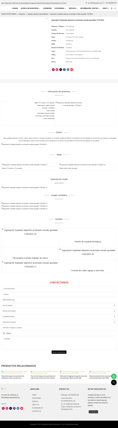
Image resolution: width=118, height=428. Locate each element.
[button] (107, 8)
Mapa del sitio (83, 424)
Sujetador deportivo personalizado (37, 14)
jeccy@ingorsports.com (95, 3)
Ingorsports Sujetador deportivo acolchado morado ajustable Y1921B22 (71, 14)
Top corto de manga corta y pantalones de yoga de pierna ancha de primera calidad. (43, 377)
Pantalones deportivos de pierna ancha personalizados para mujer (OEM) (100, 377)
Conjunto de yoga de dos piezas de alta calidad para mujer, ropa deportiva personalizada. (12, 377)
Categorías (22, 14)
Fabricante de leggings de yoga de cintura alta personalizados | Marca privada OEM (73, 377)
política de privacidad (72, 424)
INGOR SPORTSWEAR (8, 14)
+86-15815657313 (111, 3)
